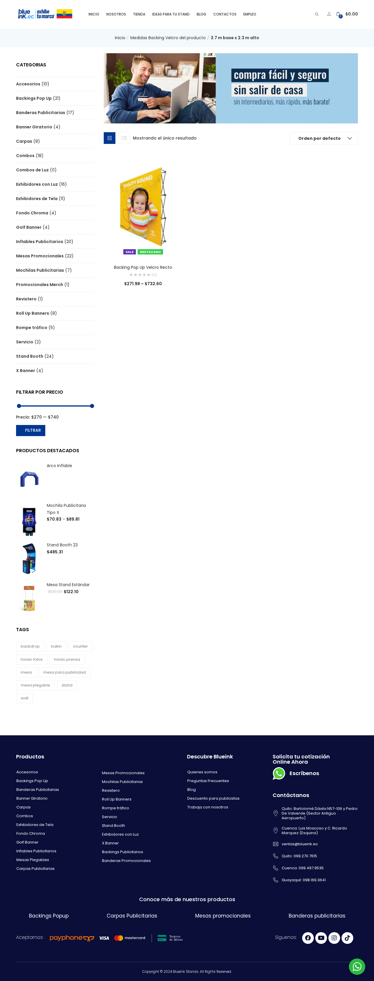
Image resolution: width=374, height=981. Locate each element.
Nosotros (116, 14)
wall (24, 698)
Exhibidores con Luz (37, 184)
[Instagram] (334, 938)
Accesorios (28, 84)
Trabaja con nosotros (207, 807)
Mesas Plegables (32, 860)
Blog (201, 14)
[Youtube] (321, 938)
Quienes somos (202, 772)
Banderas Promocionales (126, 860)
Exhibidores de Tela (37, 199)
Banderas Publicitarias (40, 113)
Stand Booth (29, 356)
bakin (56, 646)
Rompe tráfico (31, 328)
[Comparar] (143, 248)
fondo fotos (32, 659)
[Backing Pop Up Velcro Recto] (143, 206)
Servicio (24, 342)
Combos (25, 156)
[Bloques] (109, 138)
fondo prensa (67, 659)
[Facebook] (308, 938)
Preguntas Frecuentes (208, 781)
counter (80, 646)
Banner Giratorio (34, 127)
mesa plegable (35, 685)
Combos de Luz (32, 170)
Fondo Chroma (32, 213)
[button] (347, 14)
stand (67, 685)
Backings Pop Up (34, 98)
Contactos (224, 14)
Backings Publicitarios (122, 852)
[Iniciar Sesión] (329, 14)
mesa (26, 672)
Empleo (249, 14)
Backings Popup (49, 915)
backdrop (30, 646)
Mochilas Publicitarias (40, 270)
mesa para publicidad (64, 672)
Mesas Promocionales (40, 256)
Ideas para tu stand (171, 14)
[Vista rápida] (131, 248)
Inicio (94, 14)
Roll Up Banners (32, 313)
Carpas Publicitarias (35, 868)
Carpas (24, 141)
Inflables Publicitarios (39, 242)
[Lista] (124, 138)
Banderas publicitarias (317, 915)
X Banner (25, 371)
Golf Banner (28, 227)
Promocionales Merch (39, 285)
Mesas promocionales (223, 915)
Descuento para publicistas (213, 798)
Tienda (139, 14)
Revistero (26, 299)
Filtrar (33, 430)
